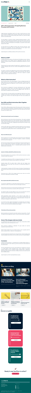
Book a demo (15, 373)
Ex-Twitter (17, 388)
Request (16, 322)
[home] (5, 2)
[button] (29, 2)
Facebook (17, 387)
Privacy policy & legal (8, 391)
